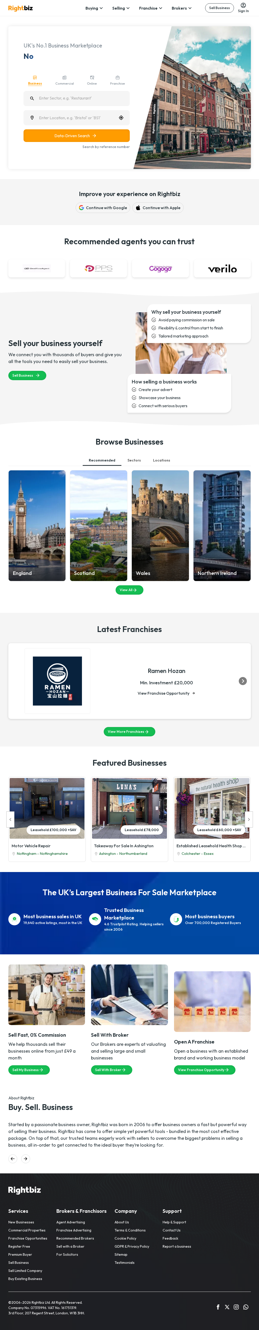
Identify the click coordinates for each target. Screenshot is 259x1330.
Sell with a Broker (70, 1246)
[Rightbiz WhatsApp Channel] (246, 1308)
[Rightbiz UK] (20, 9)
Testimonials (125, 1262)
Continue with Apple (161, 207)
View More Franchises (126, 731)
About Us (122, 1222)
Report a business (177, 1246)
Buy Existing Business (25, 1278)
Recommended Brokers (75, 1238)
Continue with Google (106, 207)
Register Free (19, 1246)
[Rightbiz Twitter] (227, 1307)
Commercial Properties (27, 1230)
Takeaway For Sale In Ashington (124, 845)
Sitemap (121, 1254)
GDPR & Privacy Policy (132, 1246)
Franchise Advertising (73, 1230)
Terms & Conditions (130, 1230)
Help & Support (174, 1222)
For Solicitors (67, 1254)
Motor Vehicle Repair (31, 845)
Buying (91, 8)
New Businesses (21, 1222)
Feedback (170, 1238)
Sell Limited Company (25, 1270)
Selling (118, 8)
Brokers (179, 8)
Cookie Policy (125, 1238)
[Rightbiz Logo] (24, 1191)
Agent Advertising (70, 1222)
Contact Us (172, 1230)
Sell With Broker (108, 1070)
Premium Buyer (20, 1254)
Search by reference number (106, 146)
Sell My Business (25, 1070)
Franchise (148, 8)
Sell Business (219, 8)
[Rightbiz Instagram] (236, 1307)
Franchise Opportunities (27, 1238)
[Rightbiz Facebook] (218, 1307)
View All (126, 590)
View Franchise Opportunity (163, 693)
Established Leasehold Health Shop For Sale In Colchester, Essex (212, 845)
